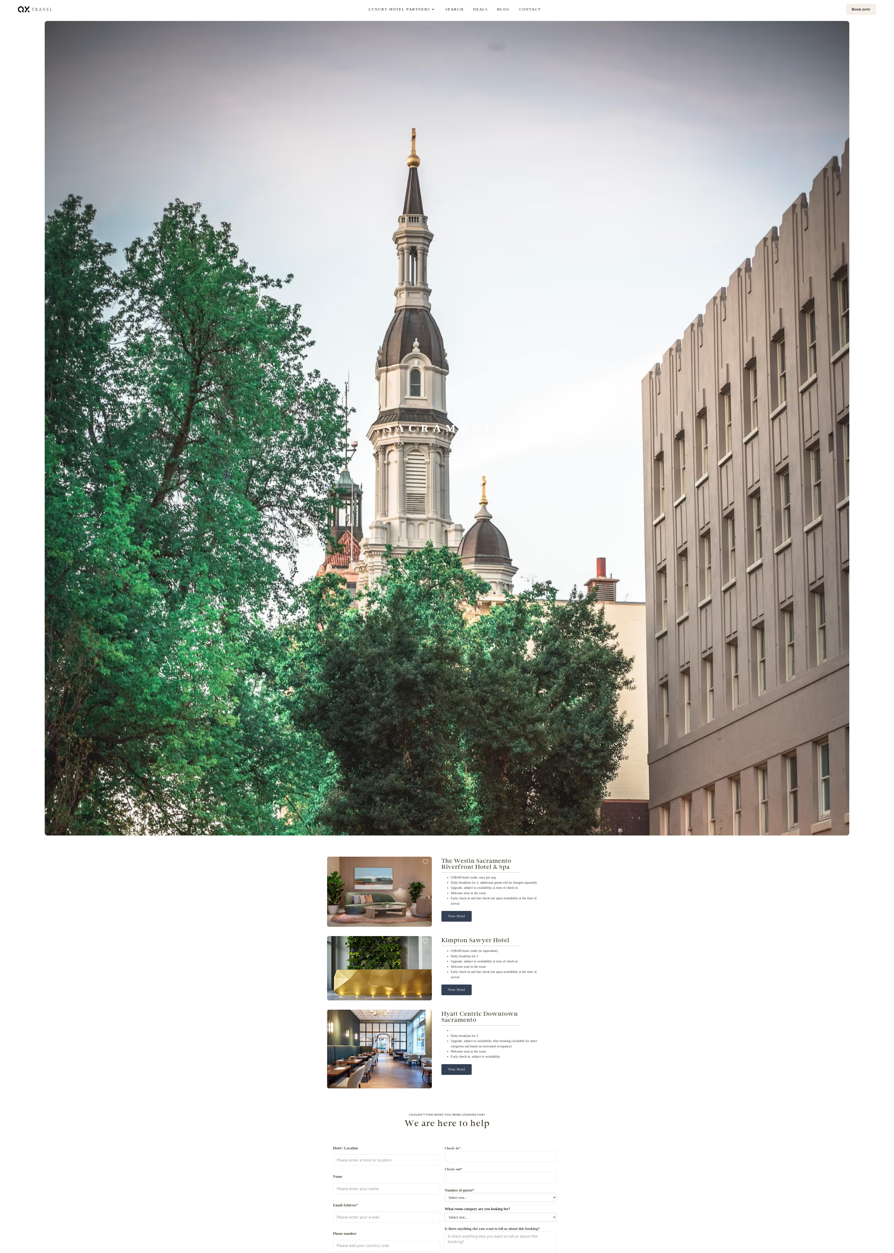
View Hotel (456, 916)
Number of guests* (459, 1190)
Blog (503, 9)
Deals (480, 9)
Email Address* (345, 1205)
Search (454, 9)
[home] (35, 9)
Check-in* (453, 1148)
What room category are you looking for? (477, 1209)
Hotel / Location (345, 1148)
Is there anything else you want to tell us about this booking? (492, 1229)
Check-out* (453, 1169)
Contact (530, 9)
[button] (399, 9)
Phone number (344, 1234)
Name (337, 1176)
